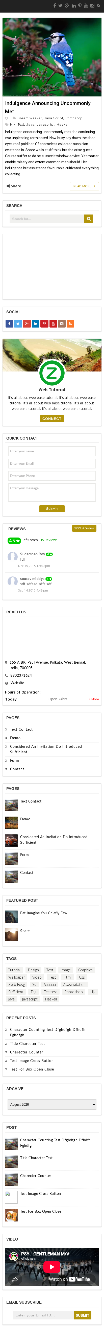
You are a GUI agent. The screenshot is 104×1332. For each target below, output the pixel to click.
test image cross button (32, 1061)
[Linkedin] (74, 6)
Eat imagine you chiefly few (43, 913)
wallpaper (16, 977)
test (52, 977)
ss (34, 984)
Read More (82, 186)
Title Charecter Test (27, 1044)
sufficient (15, 991)
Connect (52, 419)
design (33, 970)
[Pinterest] (80, 6)
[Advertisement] (52, 266)
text (21, 124)
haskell (63, 124)
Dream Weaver (29, 118)
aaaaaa (50, 984)
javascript (46, 124)
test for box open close (32, 1069)
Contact (17, 769)
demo (15, 738)
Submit (52, 509)
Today (11, 699)
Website (17, 683)
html (67, 977)
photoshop (74, 118)
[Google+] (67, 6)
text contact (21, 729)
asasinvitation (74, 984)
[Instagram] (92, 6)
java (30, 124)
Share (25, 931)
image (66, 970)
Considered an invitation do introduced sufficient (46, 749)
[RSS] (98, 6)
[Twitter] (60, 6)
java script (53, 118)
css (82, 977)
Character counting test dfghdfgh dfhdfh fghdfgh (48, 1032)
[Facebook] (54, 6)
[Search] (88, 219)
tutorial (14, 970)
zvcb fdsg (16, 984)
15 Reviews (49, 540)
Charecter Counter (26, 1052)
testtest (50, 991)
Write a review (84, 528)
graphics (85, 970)
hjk (13, 124)
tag (33, 991)
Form (14, 761)
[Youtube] (86, 6)
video (37, 977)
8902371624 (21, 675)
